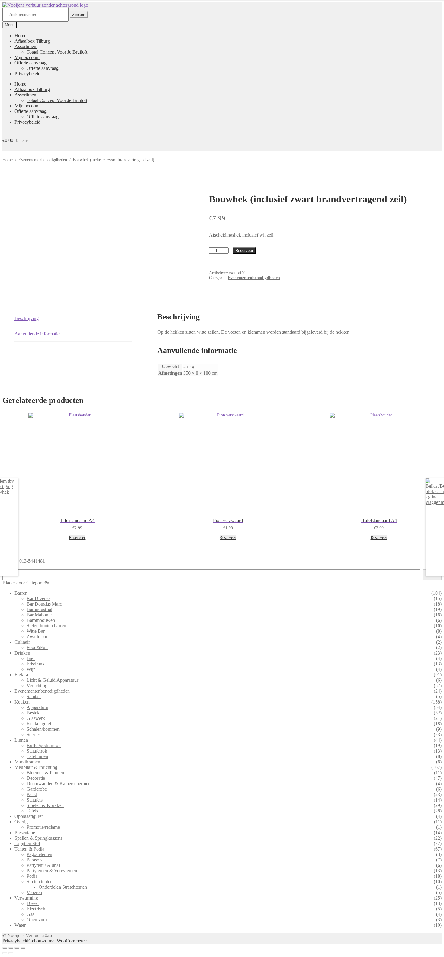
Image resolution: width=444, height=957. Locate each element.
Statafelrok (37, 750)
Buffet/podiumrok (44, 745)
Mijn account (27, 57)
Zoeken (78, 14)
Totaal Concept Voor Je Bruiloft (57, 51)
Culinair (22, 642)
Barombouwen (41, 620)
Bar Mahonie (39, 614)
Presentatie (24, 832)
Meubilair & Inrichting (35, 767)
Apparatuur (37, 707)
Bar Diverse (38, 598)
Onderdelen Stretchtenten (63, 887)
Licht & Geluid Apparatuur (52, 680)
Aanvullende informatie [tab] (37, 333)
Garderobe (37, 789)
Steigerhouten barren (46, 625)
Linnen (21, 740)
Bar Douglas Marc (44, 603)
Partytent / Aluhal (43, 865)
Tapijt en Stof (27, 843)
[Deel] (16, 948)
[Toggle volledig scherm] (10, 948)
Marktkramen (27, 761)
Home (20, 35)
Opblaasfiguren (29, 816)
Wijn (31, 669)
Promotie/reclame (43, 827)
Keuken (22, 701)
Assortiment (25, 46)
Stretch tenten (40, 881)
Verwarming (26, 897)
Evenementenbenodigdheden (42, 160)
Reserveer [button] (77, 537)
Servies (33, 734)
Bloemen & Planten (45, 772)
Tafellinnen (37, 756)
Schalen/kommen (43, 729)
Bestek (33, 712)
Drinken (22, 652)
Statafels (35, 799)
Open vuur (37, 919)
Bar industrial (39, 609)
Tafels (32, 810)
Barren (20, 593)
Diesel (33, 903)
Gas (30, 914)
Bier (31, 658)
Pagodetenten (39, 854)
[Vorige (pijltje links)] (4, 953)
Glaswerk (36, 718)
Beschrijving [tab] (26, 318)
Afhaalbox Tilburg (32, 41)
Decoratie (36, 778)
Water (20, 925)
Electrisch (36, 908)
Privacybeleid (27, 73)
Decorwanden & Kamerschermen (59, 783)
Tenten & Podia (29, 848)
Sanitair (34, 696)
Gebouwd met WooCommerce (57, 940)
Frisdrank (36, 663)
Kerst (32, 794)
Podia (32, 876)
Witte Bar (36, 631)
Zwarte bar (37, 636)
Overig (21, 821)
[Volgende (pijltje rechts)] (10, 953)
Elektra (21, 674)
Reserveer (244, 250)
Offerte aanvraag (30, 62)
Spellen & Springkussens (38, 838)
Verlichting (37, 685)
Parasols (34, 859)
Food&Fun (37, 647)
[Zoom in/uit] (4, 948)
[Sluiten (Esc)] (23, 948)
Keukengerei (39, 723)
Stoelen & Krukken (45, 805)
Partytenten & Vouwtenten (52, 870)
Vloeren (34, 892)
